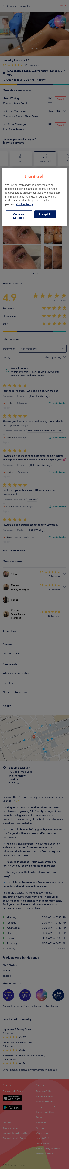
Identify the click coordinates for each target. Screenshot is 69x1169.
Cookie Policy (24, 204)
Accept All (45, 214)
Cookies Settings (18, 216)
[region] (34, 197)
